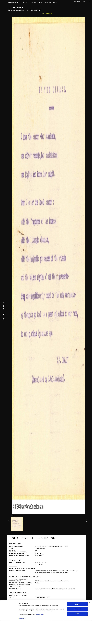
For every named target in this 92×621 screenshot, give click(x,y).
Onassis (4, 304)
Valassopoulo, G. (40, 562)
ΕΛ (4, 319)
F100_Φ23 (38, 555)
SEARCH (77, 1)
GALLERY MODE (47, 13)
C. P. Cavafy (39, 564)
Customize (21, 618)
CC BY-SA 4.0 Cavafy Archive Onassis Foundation (52, 580)
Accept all (77, 604)
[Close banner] (89, 602)
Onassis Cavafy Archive (17, 2)
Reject (77, 613)
